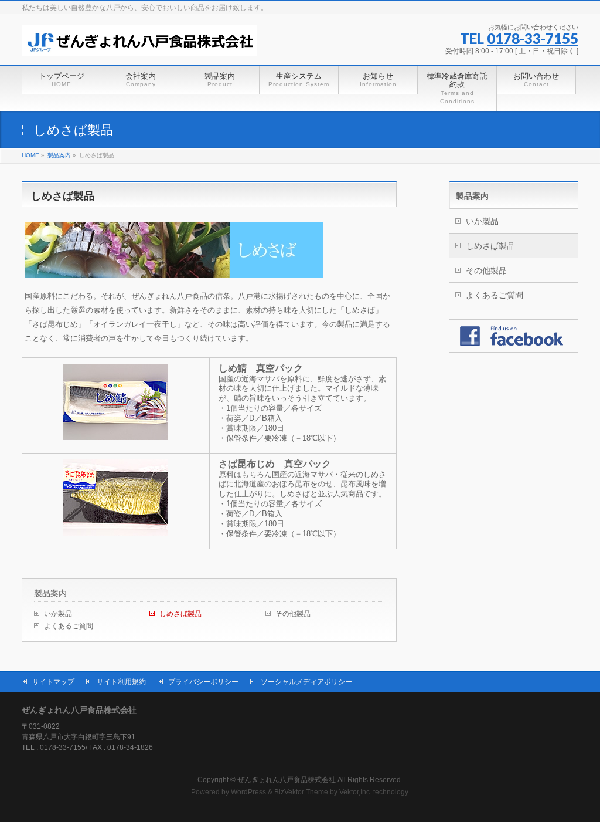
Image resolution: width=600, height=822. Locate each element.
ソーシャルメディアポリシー (306, 682)
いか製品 (58, 614)
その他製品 (293, 614)
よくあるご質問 (68, 626)
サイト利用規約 (121, 682)
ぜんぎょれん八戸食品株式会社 (286, 780)
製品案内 (50, 593)
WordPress (248, 792)
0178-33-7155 (532, 38)
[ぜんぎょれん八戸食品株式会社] (139, 42)
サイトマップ (53, 682)
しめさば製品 (180, 614)
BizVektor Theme (301, 792)
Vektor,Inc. (355, 792)
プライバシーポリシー (203, 682)
